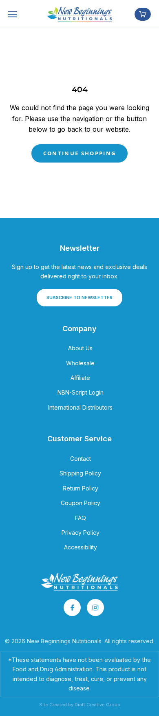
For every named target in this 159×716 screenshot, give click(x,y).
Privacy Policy (80, 532)
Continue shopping (79, 153)
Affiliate (80, 377)
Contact (80, 458)
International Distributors (80, 407)
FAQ (80, 517)
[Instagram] (95, 607)
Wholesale (80, 363)
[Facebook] (72, 607)
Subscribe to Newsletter (79, 297)
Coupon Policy (80, 502)
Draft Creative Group (97, 704)
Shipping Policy (80, 473)
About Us (80, 348)
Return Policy (80, 488)
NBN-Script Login (80, 392)
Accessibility (80, 547)
